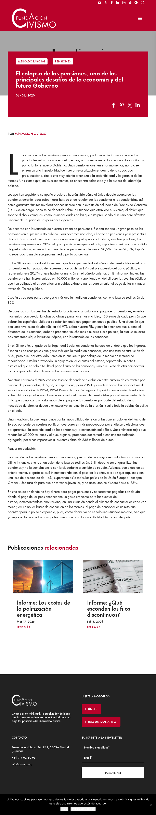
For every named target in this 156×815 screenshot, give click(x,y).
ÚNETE (92, 709)
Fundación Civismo (31, 134)
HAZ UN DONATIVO (102, 722)
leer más (48, 627)
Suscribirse (113, 773)
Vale (64, 808)
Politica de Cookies (83, 808)
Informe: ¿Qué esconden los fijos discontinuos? (63, 609)
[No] (151, 805)
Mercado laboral (31, 61)
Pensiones (63, 61)
